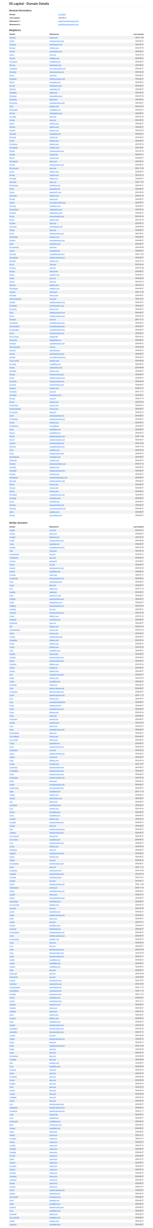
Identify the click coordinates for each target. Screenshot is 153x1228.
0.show (12, 757)
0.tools (11, 898)
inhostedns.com (55, 395)
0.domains (13, 719)
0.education (13, 901)
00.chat (12, 51)
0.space (12, 967)
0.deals (12, 860)
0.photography (14, 987)
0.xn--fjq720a (14, 905)
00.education (14, 330)
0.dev (11, 730)
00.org (11, 172)
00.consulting (14, 326)
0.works (12, 925)
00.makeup (13, 148)
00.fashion (13, 144)
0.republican (14, 991)
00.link (11, 423)
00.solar (12, 223)
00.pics (12, 354)
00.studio (12, 498)
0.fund (11, 891)
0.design (12, 606)
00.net (11, 158)
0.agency (12, 833)
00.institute (13, 237)
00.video (12, 261)
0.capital (12, 822)
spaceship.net (55, 89)
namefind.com (55, 185)
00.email (12, 344)
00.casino (13, 381)
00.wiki (12, 120)
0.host (11, 1073)
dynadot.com (54, 723)
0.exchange (13, 578)
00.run (11, 378)
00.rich (11, 491)
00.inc (11, 429)
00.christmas (14, 457)
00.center (12, 72)
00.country (13, 340)
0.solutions (13, 767)
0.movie (12, 1156)
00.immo (12, 447)
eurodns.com (54, 474)
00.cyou (12, 65)
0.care (11, 544)
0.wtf (11, 651)
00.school (13, 227)
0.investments (14, 630)
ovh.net (52, 347)
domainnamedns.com (58, 464)
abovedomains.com (57, 354)
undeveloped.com (55, 637)
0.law (11, 761)
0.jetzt (11, 1204)
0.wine (11, 644)
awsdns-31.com (55, 596)
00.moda (12, 254)
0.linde (11, 668)
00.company (14, 168)
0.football (13, 1214)
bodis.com (53, 93)
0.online (12, 1084)
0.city (11, 688)
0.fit (10, 626)
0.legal (11, 1221)
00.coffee (12, 471)
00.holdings (13, 419)
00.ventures (13, 258)
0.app (11, 774)
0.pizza (12, 812)
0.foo (11, 1211)
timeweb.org (53, 1118)
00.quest (12, 213)
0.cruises (12, 908)
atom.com (53, 161)
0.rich (11, 1200)
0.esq (11, 953)
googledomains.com (57, 103)
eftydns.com (54, 175)
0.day (11, 596)
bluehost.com (54, 537)
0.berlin (12, 530)
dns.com (53, 55)
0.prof (11, 956)
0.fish (11, 919)
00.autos (12, 45)
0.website (12, 1097)
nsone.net (53, 551)
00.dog (12, 368)
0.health (12, 599)
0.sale (11, 1159)
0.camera (12, 1166)
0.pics (11, 709)
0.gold (11, 743)
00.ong (12, 433)
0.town (11, 963)
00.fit (11, 106)
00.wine (12, 127)
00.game (12, 385)
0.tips (11, 791)
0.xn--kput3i (13, 1197)
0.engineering (14, 932)
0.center (12, 568)
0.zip (11, 946)
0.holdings (13, 1111)
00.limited (13, 495)
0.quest (12, 1094)
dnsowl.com (54, 402)
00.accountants (15, 299)
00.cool (12, 86)
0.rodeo (12, 723)
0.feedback (13, 1108)
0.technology (14, 788)
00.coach (12, 481)
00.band (12, 38)
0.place (12, 1183)
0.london (12, 1070)
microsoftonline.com (57, 898)
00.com (12, 165)
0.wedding (13, 640)
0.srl (11, 802)
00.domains (13, 405)
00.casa (12, 48)
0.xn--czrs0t (13, 740)
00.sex (11, 216)
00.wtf (11, 141)
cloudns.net (53, 719)
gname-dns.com (56, 65)
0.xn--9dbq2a (14, 736)
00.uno (12, 251)
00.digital (12, 371)
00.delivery (13, 69)
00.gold (12, 199)
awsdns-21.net (54, 1005)
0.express (12, 1180)
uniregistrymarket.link (57, 702)
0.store (11, 1039)
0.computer (13, 1121)
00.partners (13, 323)
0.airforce (12, 984)
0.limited (12, 1149)
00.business (13, 185)
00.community (14, 347)
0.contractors (14, 554)
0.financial (13, 623)
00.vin (11, 333)
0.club (11, 616)
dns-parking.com (56, 515)
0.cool (11, 585)
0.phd (11, 950)
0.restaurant (13, 888)
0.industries (13, 778)
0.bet (11, 970)
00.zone (12, 292)
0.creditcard (13, 558)
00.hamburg (13, 209)
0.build (11, 1101)
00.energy (13, 79)
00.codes (12, 364)
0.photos (12, 1207)
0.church (12, 613)
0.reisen (12, 881)
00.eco (11, 75)
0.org (11, 702)
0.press (12, 1090)
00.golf (12, 203)
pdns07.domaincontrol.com (68, 21)
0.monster (13, 1077)
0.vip (11, 809)
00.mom (12, 350)
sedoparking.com (56, 45)
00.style (12, 302)
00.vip (11, 264)
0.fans (11, 1042)
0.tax (11, 829)
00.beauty (13, 93)
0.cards (12, 826)
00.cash (12, 488)
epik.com (53, 117)
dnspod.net (54, 154)
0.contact (12, 1139)
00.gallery (13, 395)
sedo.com (53, 733)
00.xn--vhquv (14, 337)
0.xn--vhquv (13, 840)
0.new (11, 936)
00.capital (62, 15)
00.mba (12, 154)
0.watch (12, 1163)
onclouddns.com (56, 51)
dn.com (52, 565)
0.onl (11, 1118)
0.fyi (11, 589)
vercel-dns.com (54, 620)
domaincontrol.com (57, 41)
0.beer (11, 678)
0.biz (11, 551)
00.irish (12, 113)
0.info (11, 781)
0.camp (12, 534)
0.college (12, 1060)
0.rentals (12, 994)
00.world (12, 137)
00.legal (12, 357)
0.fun (11, 1066)
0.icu (11, 699)
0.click (11, 1190)
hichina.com (54, 261)
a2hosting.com (55, 244)
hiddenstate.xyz (55, 340)
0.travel (12, 798)
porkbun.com (54, 58)
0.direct (12, 1135)
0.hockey (12, 609)
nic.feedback (54, 426)
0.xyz (11, 843)
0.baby (11, 1049)
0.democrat (13, 977)
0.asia (11, 706)
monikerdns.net (55, 805)
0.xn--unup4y (14, 836)
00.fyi (11, 313)
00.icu (11, 502)
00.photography (15, 409)
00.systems (13, 412)
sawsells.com (55, 502)
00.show (12, 388)
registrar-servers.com (57, 79)
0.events (12, 575)
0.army (12, 1001)
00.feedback (14, 426)
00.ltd (11, 416)
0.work (11, 647)
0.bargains (13, 871)
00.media (12, 179)
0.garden (12, 874)
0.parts (12, 1142)
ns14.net (52, 530)
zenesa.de (53, 561)
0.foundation (14, 864)
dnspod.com (54, 158)
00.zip (11, 453)
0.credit (12, 895)
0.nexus (12, 1128)
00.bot (11, 484)
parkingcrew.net (55, 706)
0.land (11, 695)
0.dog (11, 716)
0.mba (11, 681)
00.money (13, 309)
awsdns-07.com (55, 192)
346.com (53, 264)
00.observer (13, 478)
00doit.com (54, 179)
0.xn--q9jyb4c (14, 1218)
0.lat (11, 1063)
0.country (12, 929)
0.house (12, 1187)
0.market (12, 1152)
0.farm (11, 661)
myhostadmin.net (56, 227)
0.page (11, 764)
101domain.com (55, 1125)
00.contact (13, 62)
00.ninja (12, 474)
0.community (14, 939)
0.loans (12, 671)
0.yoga (11, 846)
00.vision (12, 467)
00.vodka (12, 117)
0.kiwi (11, 867)
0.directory (13, 850)
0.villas (12, 922)
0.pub (11, 1115)
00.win (11, 124)
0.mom (12, 1080)
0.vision (12, 1035)
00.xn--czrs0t (14, 361)
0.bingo (12, 1194)
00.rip (11, 450)
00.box (11, 402)
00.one (11, 282)
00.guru (12, 399)
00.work (12, 130)
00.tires (12, 515)
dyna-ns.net (54, 295)
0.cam (11, 1053)
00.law (11, 220)
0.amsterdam (14, 733)
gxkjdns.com (54, 361)
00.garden (13, 196)
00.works (12, 134)
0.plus (11, 816)
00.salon (12, 319)
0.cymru (12, 561)
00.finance (13, 103)
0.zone (11, 857)
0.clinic (12, 998)
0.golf (11, 747)
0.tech (11, 1046)
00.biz (11, 55)
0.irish (11, 633)
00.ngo (12, 436)
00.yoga (12, 285)
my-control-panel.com (58, 69)
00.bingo (12, 508)
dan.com (53, 120)
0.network (13, 685)
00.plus (12, 271)
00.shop (12, 464)
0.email (12, 571)
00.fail (11, 82)
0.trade (12, 795)
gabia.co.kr (54, 38)
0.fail (11, 582)
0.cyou (11, 565)
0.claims (12, 1008)
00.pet (11, 278)
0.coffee (12, 657)
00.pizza (12, 268)
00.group (12, 206)
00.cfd (11, 440)
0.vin (11, 1104)
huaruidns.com (54, 1197)
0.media (12, 1145)
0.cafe (11, 912)
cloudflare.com (55, 62)
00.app (12, 230)
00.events (13, 392)
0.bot (11, 1125)
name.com (53, 292)
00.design (13, 96)
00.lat (11, 512)
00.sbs (11, 275)
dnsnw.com (53, 740)
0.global (12, 592)
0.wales (12, 637)
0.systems (13, 1032)
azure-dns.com (55, 82)
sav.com (53, 268)
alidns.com (54, 199)
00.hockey (13, 460)
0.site (11, 1087)
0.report (12, 980)
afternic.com (54, 48)
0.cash (11, 541)
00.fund (12, 443)
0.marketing (13, 771)
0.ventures (13, 805)
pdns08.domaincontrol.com (68, 25)
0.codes (12, 654)
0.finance (12, 620)
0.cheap (12, 547)
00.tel (11, 244)
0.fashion (12, 664)
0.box (11, 1015)
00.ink (11, 234)
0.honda (12, 1005)
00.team (12, 240)
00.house (12, 295)
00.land (12, 374)
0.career (12, 537)
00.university (14, 247)
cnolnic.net (54, 137)
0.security (13, 1225)
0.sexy (11, 754)
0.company (13, 692)
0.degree (12, 1011)
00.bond (12, 89)
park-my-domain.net (56, 688)
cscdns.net (53, 668)
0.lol (11, 675)
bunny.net (53, 716)
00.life (11, 189)
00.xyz (11, 316)
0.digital (12, 853)
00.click (12, 58)
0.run (11, 726)
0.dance (12, 1170)
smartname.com (56, 86)
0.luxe (11, 712)
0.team (12, 785)
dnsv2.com (53, 726)
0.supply (12, 1173)
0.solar (11, 960)
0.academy (13, 1029)
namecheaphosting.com (58, 478)
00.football (13, 110)
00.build (12, 505)
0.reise (11, 915)
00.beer (12, 151)
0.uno (11, 943)
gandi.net (53, 75)
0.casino (12, 1018)
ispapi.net (53, 592)
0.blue (11, 1132)
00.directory (13, 289)
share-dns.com (54, 1194)
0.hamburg (13, 750)
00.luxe (12, 175)
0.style (11, 884)
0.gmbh (12, 1025)
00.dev (11, 192)
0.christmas (13, 1056)
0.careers (12, 877)
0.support (12, 1176)
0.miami (12, 819)
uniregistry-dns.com (56, 675)
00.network (13, 161)
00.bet (11, 41)
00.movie (12, 182)
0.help (11, 602)
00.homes (13, 100)
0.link (11, 1022)
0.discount (13, 974)
